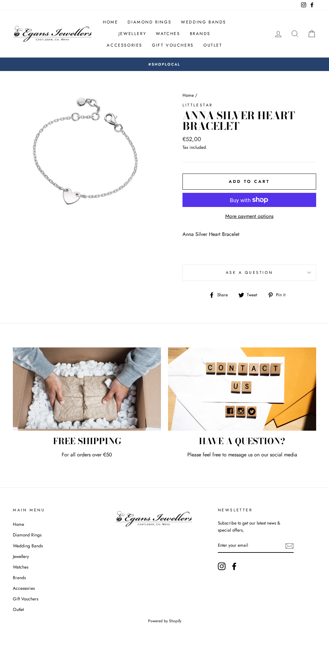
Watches (168, 34)
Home (110, 22)
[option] (164, 64)
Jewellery (132, 34)
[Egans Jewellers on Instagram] (222, 566)
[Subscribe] (289, 546)
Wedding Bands (203, 22)
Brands (200, 34)
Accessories (124, 45)
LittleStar (197, 105)
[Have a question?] (242, 389)
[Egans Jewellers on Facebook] (234, 566)
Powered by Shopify (164, 621)
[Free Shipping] (87, 389)
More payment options (249, 216)
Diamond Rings (149, 22)
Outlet (212, 45)
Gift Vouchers (173, 45)
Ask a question (249, 272)
